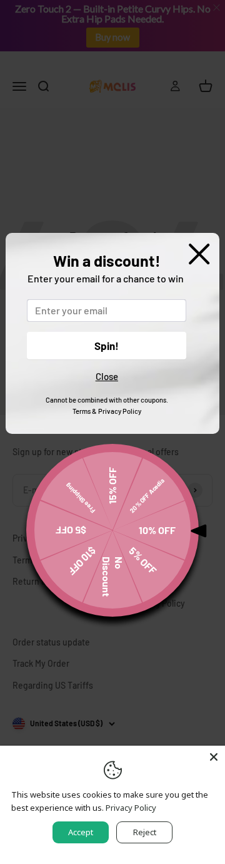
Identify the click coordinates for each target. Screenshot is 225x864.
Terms (81, 411)
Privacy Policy (119, 411)
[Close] (214, 757)
